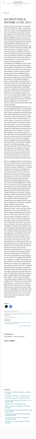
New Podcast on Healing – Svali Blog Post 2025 (17, 396)
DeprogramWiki (18, 2)
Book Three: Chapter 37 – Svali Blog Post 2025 (17, 398)
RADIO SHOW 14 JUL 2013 (25, 325)
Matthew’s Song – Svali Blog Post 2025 (15, 404)
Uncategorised (7, 315)
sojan (9, 311)
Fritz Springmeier (12, 313)
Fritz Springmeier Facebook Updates (24, 313)
